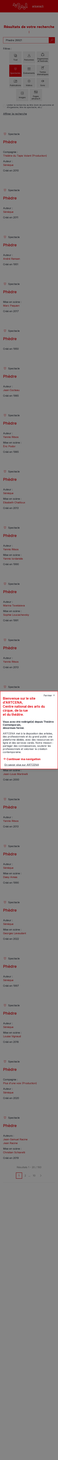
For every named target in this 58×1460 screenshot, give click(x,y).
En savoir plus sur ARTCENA (21, 764)
